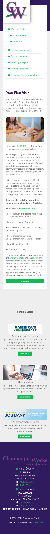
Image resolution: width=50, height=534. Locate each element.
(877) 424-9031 (26, 485)
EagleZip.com (37, 522)
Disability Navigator (20, 62)
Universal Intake (27, 208)
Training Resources (19, 69)
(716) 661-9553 (26, 502)
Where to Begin (18, 29)
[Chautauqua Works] (25, 460)
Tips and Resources (20, 50)
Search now (25, 353)
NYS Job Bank (25, 436)
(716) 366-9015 (26, 482)
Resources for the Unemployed (25, 75)
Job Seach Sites (25, 397)
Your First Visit (19, 35)
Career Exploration (19, 56)
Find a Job (17, 42)
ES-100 (23, 146)
